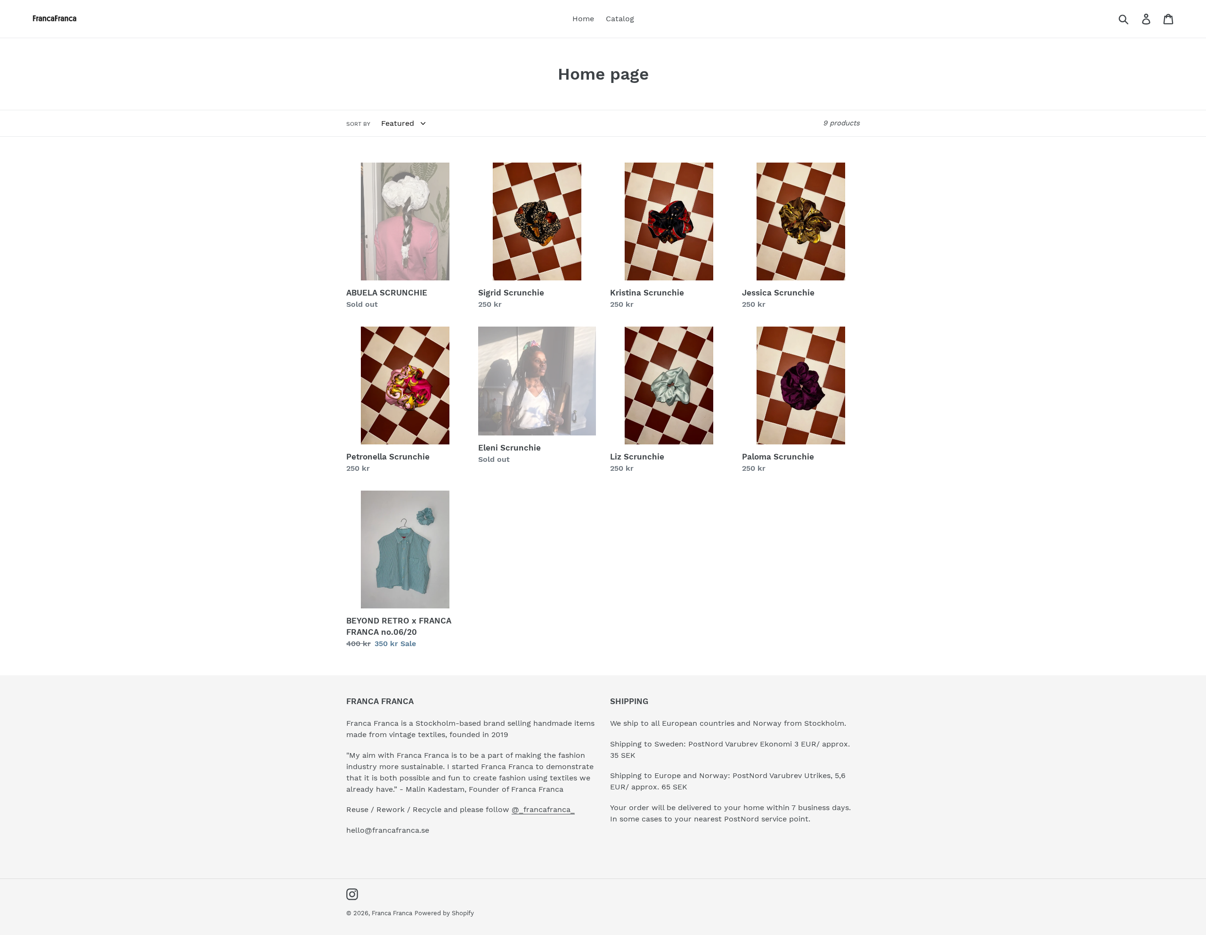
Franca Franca (392, 913)
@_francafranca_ (543, 809)
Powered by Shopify (444, 913)
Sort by (358, 124)
